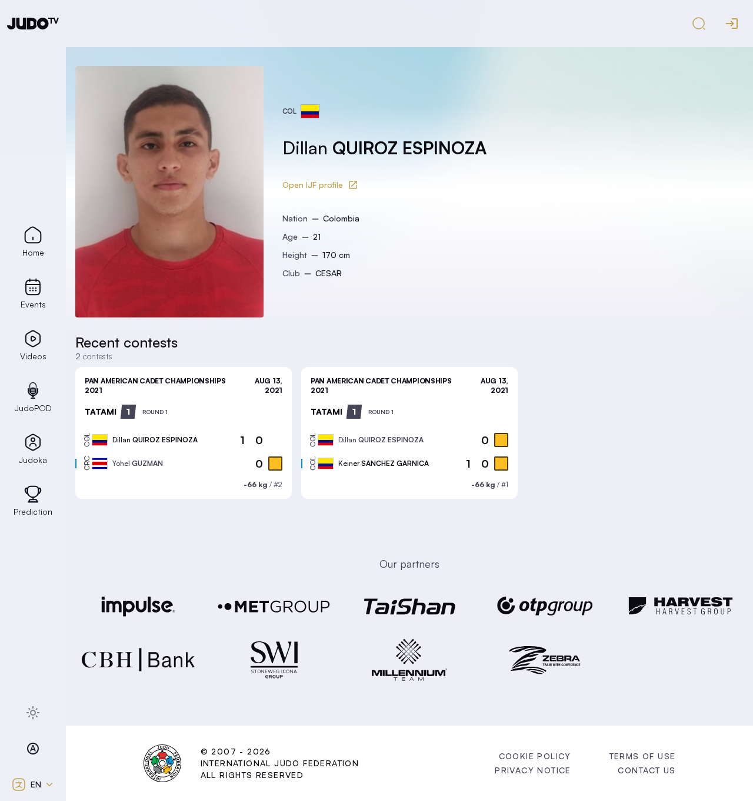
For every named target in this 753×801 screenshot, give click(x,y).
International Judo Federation (280, 763)
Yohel (137, 463)
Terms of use (642, 756)
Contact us (646, 770)
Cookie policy (535, 756)
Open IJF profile (312, 185)
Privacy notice (533, 770)
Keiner (383, 463)
